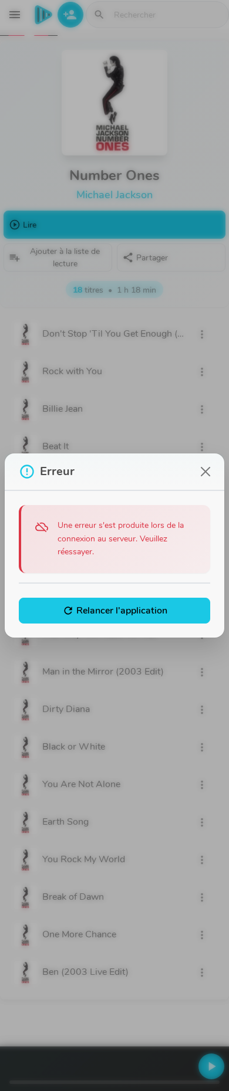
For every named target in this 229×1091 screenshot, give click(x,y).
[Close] (205, 472)
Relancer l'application (114, 610)
